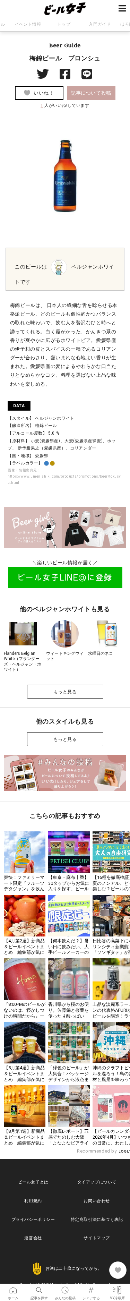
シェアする (91, 1288)
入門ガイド (100, 24)
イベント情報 (28, 24)
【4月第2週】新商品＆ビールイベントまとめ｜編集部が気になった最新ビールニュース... (24, 952)
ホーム (13, 1288)
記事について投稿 (91, 93)
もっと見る (65, 691)
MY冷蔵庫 (117, 1288)
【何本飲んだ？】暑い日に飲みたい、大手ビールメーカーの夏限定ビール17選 (68, 949)
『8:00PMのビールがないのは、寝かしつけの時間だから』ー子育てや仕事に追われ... (24, 1016)
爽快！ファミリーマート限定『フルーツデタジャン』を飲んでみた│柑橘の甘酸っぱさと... (24, 889)
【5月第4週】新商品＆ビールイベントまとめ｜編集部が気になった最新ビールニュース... (24, 1079)
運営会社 (33, 1237)
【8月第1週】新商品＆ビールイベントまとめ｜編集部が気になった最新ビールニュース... (24, 1143)
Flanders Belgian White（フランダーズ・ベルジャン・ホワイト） (22, 661)
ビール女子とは (33, 1182)
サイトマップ (97, 1237)
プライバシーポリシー (33, 1219)
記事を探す (39, 1288)
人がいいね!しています (65, 105)
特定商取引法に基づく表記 (97, 1219)
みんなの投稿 (65, 1288)
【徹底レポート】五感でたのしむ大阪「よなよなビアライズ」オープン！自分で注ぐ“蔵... (68, 1143)
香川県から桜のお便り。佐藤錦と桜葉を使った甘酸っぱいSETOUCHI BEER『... (68, 1013)
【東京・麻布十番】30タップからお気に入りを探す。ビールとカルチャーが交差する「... (68, 889)
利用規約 (33, 1200)
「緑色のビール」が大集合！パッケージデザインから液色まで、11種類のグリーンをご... (68, 1079)
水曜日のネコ (100, 653)
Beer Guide (65, 45)
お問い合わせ (97, 1200)
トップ (63, 24)
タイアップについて (96, 1182)
